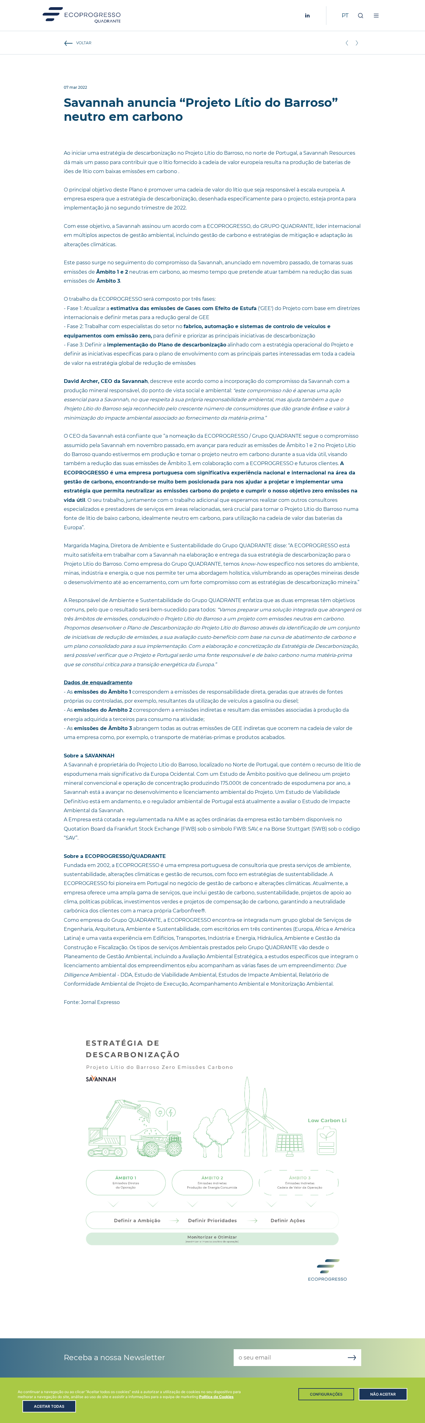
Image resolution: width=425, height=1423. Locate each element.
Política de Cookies (216, 1396)
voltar (83, 42)
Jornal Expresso (100, 1002)
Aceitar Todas (49, 1406)
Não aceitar (383, 1394)
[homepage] (81, 15)
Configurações (326, 1394)
